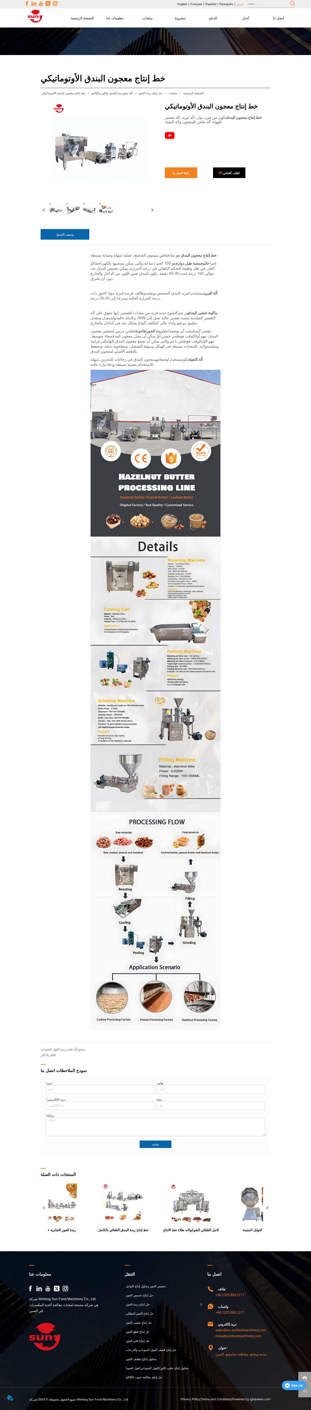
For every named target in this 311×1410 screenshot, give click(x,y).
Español (210, 4)
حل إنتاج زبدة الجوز (150, 93)
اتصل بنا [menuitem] (278, 18)
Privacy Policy (190, 1399)
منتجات (172, 93)
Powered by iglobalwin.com (251, 1399)
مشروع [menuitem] (180, 18)
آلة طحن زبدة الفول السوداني (59, 1049)
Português (226, 4)
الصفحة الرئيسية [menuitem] (82, 18)
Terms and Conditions (216, 1399)
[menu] (180, 18)
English (182, 4)
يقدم (155, 1144)
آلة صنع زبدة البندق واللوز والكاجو (112, 93)
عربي (240, 4)
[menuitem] (115, 18)
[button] (115, 18)
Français (196, 4)
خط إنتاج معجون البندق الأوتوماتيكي (63, 93)
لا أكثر (44, 1055)
